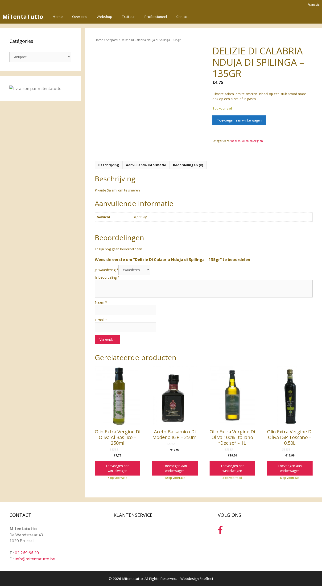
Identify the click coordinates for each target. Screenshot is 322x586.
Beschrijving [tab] (108, 165)
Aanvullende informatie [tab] (146, 165)
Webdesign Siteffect (196, 578)
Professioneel (155, 16)
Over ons (79, 16)
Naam (101, 302)
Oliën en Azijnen (252, 140)
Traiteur (128, 16)
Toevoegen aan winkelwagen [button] (117, 468)
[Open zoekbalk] (303, 16)
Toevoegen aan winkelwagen (239, 120)
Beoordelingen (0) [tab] (188, 165)
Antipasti (112, 40)
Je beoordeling (107, 277)
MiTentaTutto (22, 16)
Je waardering (106, 270)
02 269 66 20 (27, 552)
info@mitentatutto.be (35, 559)
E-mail (101, 319)
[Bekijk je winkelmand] (316, 16)
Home (58, 16)
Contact (182, 16)
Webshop (104, 16)
